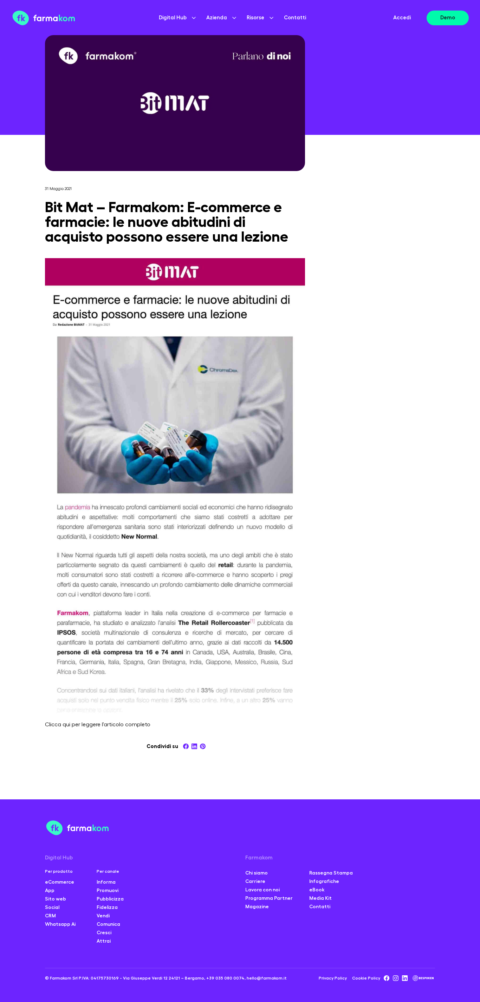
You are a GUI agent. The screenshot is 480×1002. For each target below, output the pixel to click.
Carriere (255, 881)
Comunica (108, 924)
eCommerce (59, 881)
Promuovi (107, 890)
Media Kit (320, 898)
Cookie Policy (366, 978)
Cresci (104, 932)
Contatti (295, 17)
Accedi (402, 17)
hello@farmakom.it (267, 978)
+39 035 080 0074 (225, 978)
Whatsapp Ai (60, 924)
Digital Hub (59, 857)
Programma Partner (269, 898)
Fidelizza (107, 907)
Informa (106, 881)
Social (52, 907)
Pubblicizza (110, 898)
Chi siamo (256, 872)
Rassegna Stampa (331, 872)
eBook (317, 889)
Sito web (55, 898)
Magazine (257, 906)
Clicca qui (57, 724)
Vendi (103, 915)
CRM (50, 915)
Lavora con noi (262, 889)
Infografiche (324, 881)
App (49, 890)
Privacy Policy (333, 978)
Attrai (104, 940)
